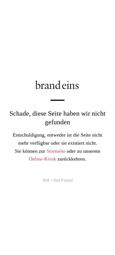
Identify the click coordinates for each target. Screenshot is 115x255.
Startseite (56, 151)
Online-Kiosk (42, 159)
